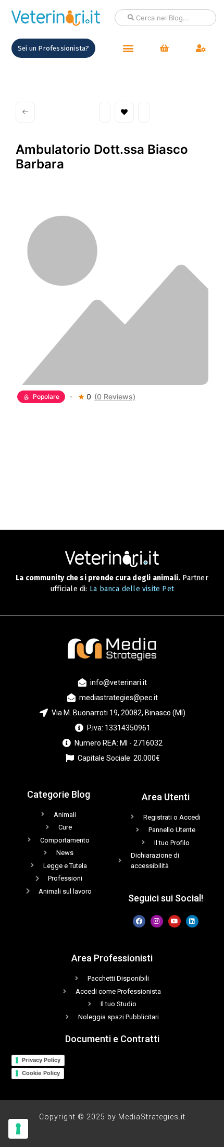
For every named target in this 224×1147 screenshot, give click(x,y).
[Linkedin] (192, 921)
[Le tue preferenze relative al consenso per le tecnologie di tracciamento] (18, 1129)
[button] (127, 48)
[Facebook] (139, 921)
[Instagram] (157, 921)
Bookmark (124, 112)
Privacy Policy (41, 1060)
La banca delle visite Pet (132, 588)
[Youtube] (174, 921)
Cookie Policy (41, 1073)
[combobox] (165, 17)
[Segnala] (144, 112)
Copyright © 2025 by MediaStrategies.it (112, 1117)
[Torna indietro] (25, 112)
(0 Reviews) (114, 396)
